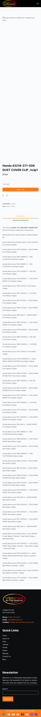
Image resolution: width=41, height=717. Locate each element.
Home (4, 636)
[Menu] (38, 3)
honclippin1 (10, 206)
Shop (4, 641)
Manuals (5, 653)
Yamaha (5, 644)
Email (4, 689)
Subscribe (7, 699)
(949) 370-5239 (14, 617)
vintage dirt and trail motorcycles (22, 622)
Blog (4, 659)
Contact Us (6, 656)
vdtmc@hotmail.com (14, 620)
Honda (4, 647)
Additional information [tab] (20, 220)
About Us (5, 638)
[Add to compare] (7, 195)
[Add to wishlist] (3, 195)
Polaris (4, 650)
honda (13, 204)
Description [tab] (20, 216)
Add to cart (20, 189)
